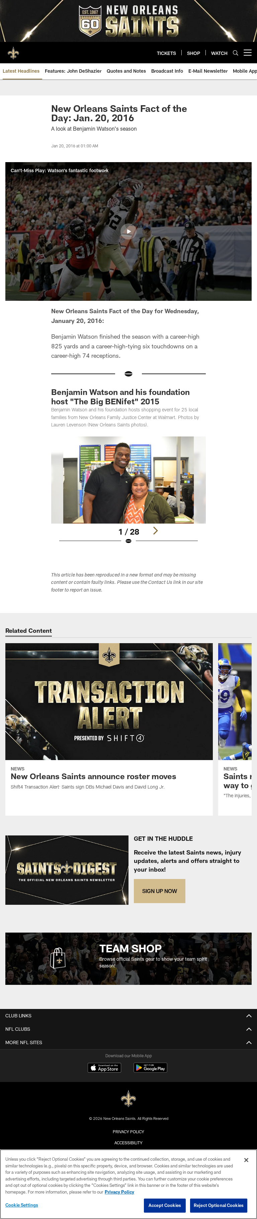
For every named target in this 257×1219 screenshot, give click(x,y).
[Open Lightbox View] (128, 494)
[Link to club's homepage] (13, 50)
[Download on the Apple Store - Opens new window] (104, 1068)
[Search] (235, 52)
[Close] (246, 1160)
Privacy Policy (128, 1131)
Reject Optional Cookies (219, 1205)
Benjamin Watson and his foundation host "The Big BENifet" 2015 (120, 396)
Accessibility (128, 1142)
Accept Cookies (165, 1205)
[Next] (155, 531)
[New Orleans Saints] (128, 1098)
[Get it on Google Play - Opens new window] (150, 1071)
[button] (128, 231)
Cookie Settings (21, 1205)
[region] (128, 1184)
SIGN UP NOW (159, 891)
